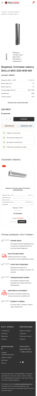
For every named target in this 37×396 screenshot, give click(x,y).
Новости (22, 339)
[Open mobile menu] (2, 2)
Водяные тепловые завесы (9, 14)
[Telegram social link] (23, 362)
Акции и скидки (6, 357)
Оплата (3, 363)
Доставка (4, 360)
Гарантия (23, 333)
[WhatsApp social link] (20, 362)
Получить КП (9, 126)
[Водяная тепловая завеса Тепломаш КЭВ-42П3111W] (17, 174)
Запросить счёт (26, 126)
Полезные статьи (25, 336)
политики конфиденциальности (23, 384)
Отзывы (4, 339)
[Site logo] (12, 2)
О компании (5, 330)
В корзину (24, 119)
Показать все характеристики (18, 102)
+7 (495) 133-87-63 (26, 352)
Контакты (4, 333)
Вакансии (4, 336)
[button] (22, 221)
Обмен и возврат (25, 330)
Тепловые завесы (13, 12)
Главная (3, 12)
